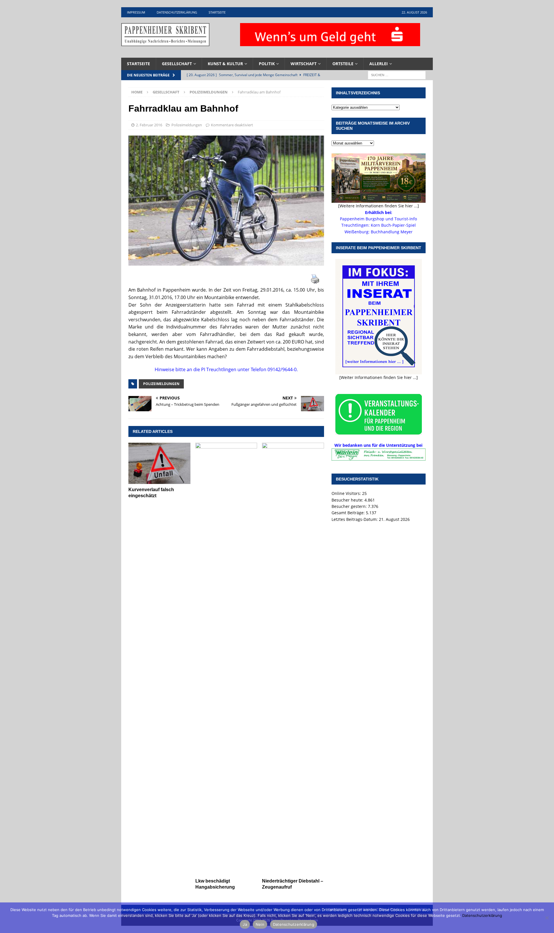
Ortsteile (342, 63)
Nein (260, 924)
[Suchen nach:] (397, 74)
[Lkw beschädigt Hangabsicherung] (226, 659)
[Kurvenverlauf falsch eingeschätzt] (159, 463)
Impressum (136, 12)
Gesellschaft (177, 63)
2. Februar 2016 (149, 124)
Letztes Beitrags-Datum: (355, 519)
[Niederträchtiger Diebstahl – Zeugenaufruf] (293, 659)
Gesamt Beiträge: (349, 512)
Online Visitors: (347, 493)
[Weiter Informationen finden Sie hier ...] (378, 377)
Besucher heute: (348, 500)
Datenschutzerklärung (177, 12)
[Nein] (547, 918)
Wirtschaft (304, 63)
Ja (245, 924)
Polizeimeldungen (186, 124)
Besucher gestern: (350, 506)
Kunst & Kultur (225, 63)
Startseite (217, 12)
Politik (267, 63)
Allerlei (378, 63)
